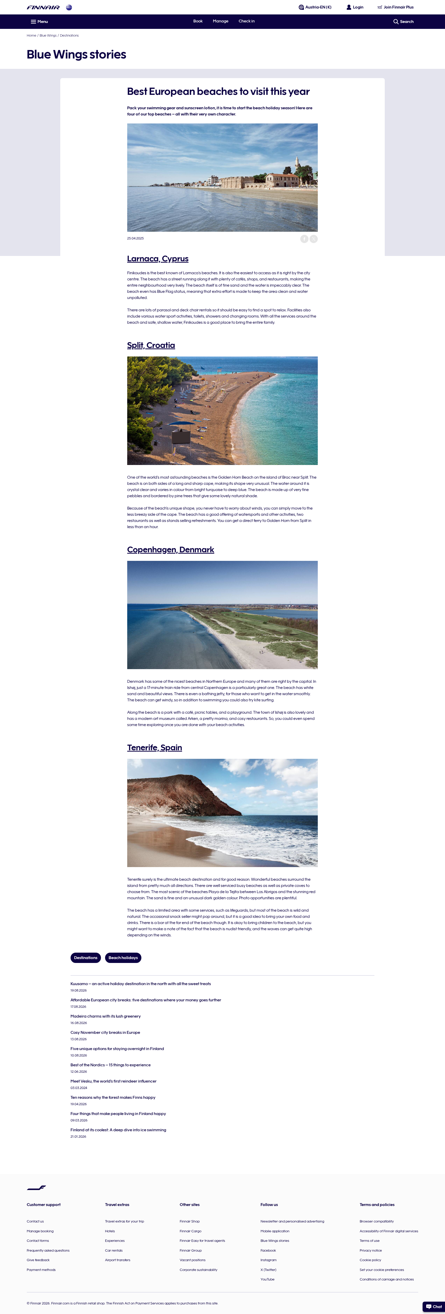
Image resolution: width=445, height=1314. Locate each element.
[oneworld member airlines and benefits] (69, 7)
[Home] (43, 7)
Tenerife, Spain (154, 747)
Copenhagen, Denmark (170, 549)
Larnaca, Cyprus (158, 258)
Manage (220, 21)
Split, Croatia (151, 345)
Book (198, 21)
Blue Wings (48, 35)
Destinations (69, 35)
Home (31, 35)
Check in (247, 21)
